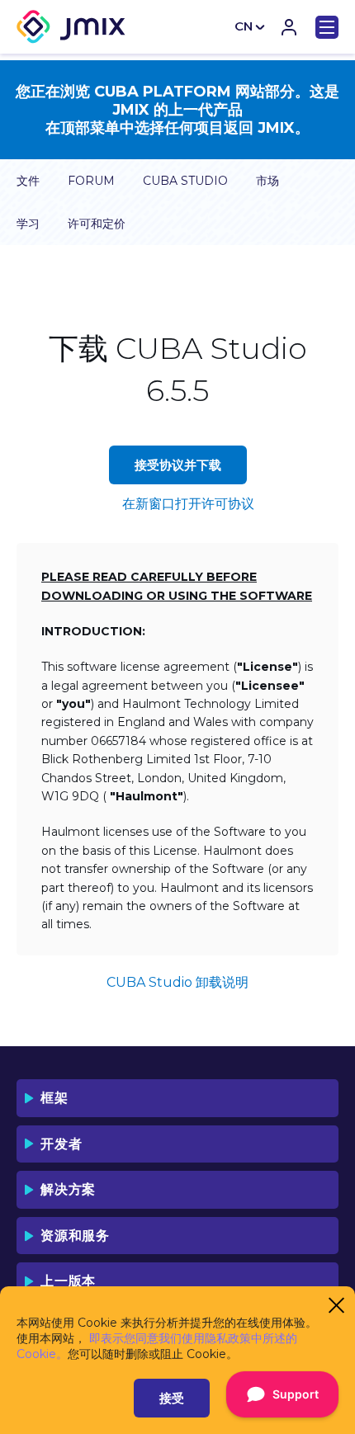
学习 (28, 223)
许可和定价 (96, 223)
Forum (91, 180)
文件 (28, 180)
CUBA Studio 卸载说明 (177, 982)
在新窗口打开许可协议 (188, 504)
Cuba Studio (185, 180)
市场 (267, 180)
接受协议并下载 (178, 465)
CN (243, 26)
